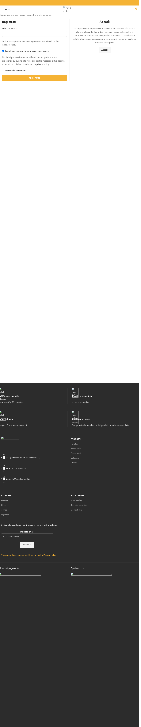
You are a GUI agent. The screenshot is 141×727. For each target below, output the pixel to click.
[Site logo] (69, 9)
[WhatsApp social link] (74, 3)
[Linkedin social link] (71, 3)
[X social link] (64, 3)
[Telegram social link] (77, 3)
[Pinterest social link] (68, 3)
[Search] (130, 9)
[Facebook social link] (61, 3)
